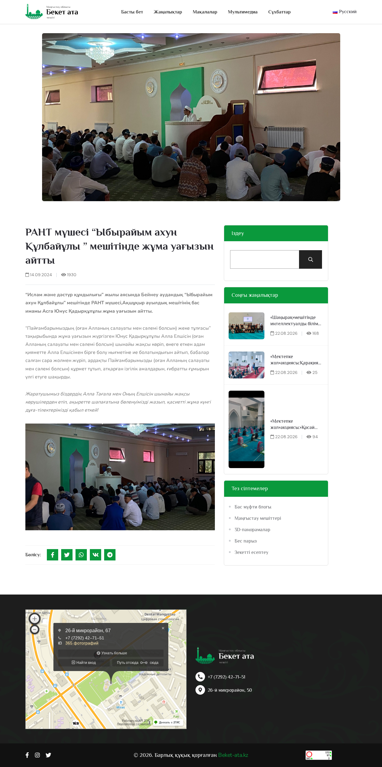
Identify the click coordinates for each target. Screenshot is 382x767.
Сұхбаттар (279, 12)
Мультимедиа (243, 12)
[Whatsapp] (81, 554)
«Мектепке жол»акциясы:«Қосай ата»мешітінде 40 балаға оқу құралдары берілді (296, 424)
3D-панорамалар (252, 529)
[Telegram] (109, 554)
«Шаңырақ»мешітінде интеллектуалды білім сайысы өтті (294, 321)
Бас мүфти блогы (253, 507)
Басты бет (132, 12)
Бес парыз (246, 541)
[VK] (95, 554)
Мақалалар (205, 12)
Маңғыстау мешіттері (258, 518)
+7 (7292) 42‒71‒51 (226, 677)
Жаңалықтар (168, 12)
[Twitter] (67, 554)
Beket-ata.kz (233, 755)
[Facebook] (52, 554)
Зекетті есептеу (251, 552)
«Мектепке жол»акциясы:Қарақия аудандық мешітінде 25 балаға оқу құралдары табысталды (295, 360)
